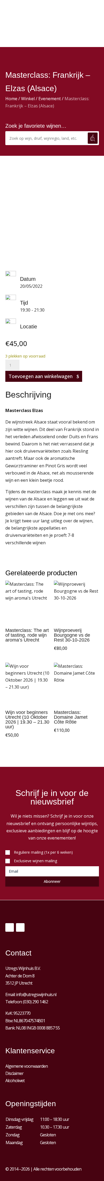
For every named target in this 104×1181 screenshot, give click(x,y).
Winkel (28, 99)
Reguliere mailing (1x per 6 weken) (43, 852)
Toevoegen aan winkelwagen (41, 376)
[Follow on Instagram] (20, 927)
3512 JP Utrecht (18, 983)
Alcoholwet (15, 1080)
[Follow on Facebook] (9, 927)
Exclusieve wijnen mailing (35, 860)
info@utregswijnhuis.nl (36, 994)
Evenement (49, 99)
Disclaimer (14, 1073)
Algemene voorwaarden (26, 1066)
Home (11, 99)
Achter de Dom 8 (19, 976)
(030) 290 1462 (35, 1002)
